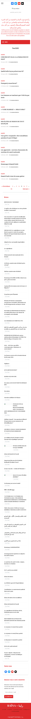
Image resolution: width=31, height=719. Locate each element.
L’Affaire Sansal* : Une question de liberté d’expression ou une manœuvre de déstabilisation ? (15, 421)
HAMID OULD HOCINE (10, 376)
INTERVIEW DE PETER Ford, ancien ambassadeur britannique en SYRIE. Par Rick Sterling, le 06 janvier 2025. (15, 337)
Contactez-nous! (17, 709)
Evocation (7, 391)
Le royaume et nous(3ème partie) (13, 627)
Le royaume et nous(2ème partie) (13, 633)
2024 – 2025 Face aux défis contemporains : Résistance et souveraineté (12, 347)
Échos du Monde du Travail (11, 604)
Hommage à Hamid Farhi (9, 164)
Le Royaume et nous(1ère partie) (13, 640)
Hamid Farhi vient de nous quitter (12, 176)
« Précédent (6, 186)
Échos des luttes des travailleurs (13, 597)
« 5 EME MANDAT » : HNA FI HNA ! (13, 109)
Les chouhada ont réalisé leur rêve (13, 320)
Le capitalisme (8, 248)
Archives (9, 709)
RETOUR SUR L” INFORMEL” (11, 202)
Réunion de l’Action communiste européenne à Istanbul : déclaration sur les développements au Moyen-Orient (15, 302)
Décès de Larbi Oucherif (10, 646)
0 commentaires (13, 62)
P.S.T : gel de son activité (10, 570)
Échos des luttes (8, 576)
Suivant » (26, 189)
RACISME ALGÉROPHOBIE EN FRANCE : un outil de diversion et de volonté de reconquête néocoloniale (15, 312)
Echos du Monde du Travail (11, 454)
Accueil (4, 709)
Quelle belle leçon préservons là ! (12, 71)
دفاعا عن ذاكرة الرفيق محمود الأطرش (12, 541)
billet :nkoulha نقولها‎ (9, 489)
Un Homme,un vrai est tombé (12, 483)
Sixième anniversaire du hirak (12, 271)
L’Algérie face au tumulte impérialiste (14, 242)
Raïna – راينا (15, 705)
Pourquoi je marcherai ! (9, 83)
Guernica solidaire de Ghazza (12, 397)
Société (3, 54)
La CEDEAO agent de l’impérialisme (14, 583)
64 (11, 189)
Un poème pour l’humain (11, 294)
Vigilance (6, 363)
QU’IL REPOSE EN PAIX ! (10, 370)
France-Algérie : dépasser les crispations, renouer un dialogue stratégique (13, 654)
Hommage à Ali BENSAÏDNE (11, 547)
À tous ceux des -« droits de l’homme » (14, 468)
